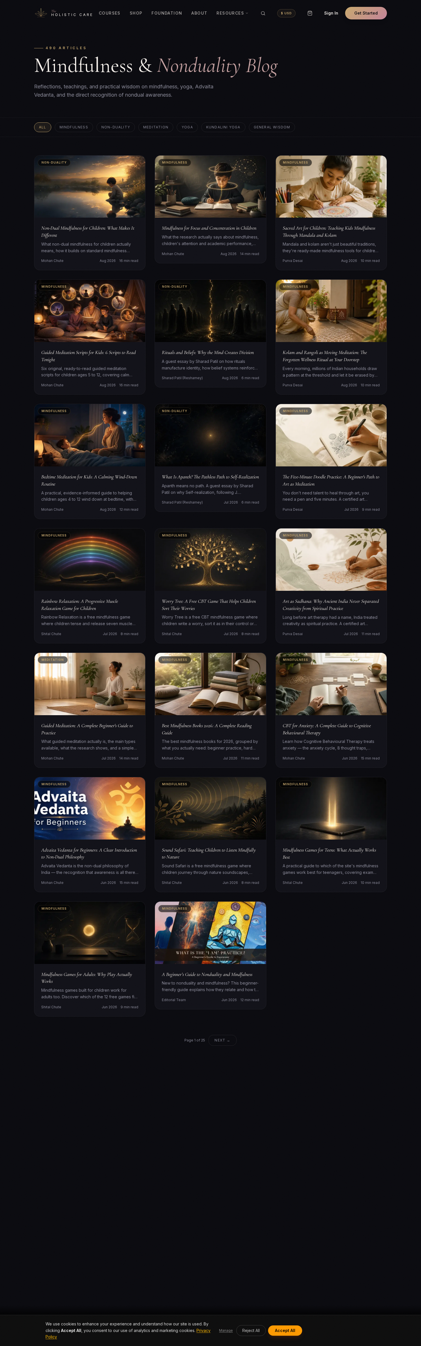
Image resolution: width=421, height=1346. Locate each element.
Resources (230, 13)
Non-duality (115, 127)
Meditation (155, 127)
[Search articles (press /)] (263, 13)
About (199, 13)
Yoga (187, 127)
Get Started (366, 13)
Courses (110, 13)
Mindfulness (74, 127)
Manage (226, 1330)
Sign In (331, 13)
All (42, 127)
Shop (136, 13)
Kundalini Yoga (223, 127)
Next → (222, 1040)
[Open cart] (310, 13)
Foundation (167, 13)
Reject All (251, 1330)
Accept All (285, 1330)
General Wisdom (272, 127)
